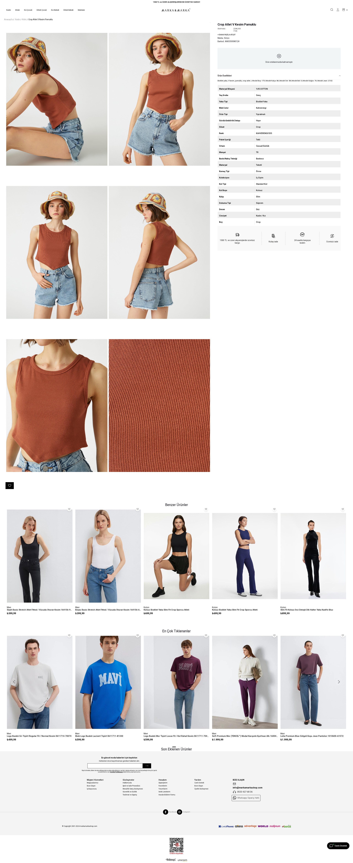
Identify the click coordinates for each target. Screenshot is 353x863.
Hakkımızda (127, 783)
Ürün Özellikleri (225, 76)
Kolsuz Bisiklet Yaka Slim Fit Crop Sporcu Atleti (166, 610)
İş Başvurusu (92, 789)
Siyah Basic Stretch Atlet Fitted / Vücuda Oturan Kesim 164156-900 (40, 610)
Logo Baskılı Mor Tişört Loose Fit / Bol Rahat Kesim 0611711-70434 (176, 736)
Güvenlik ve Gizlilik (130, 792)
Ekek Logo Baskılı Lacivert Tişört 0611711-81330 (99, 736)
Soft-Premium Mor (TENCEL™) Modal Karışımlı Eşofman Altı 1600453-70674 (245, 736)
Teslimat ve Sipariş (130, 795)
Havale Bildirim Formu (167, 795)
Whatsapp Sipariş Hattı (248, 798)
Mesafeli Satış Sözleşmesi (133, 789)
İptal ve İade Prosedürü (131, 786)
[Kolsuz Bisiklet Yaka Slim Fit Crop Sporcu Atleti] (176, 556)
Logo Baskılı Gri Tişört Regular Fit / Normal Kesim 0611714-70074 (39, 736)
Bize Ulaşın (91, 786)
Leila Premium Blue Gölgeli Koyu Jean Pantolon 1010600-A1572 (311, 736)
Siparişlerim (163, 783)
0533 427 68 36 (244, 791)
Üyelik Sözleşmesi (201, 789)
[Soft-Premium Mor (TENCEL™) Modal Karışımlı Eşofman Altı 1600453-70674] (245, 682)
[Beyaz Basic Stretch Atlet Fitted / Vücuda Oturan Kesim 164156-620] (108, 556)
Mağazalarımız (92, 783)
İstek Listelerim (164, 792)
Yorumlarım (163, 789)
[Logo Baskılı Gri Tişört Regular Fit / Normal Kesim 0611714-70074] (40, 682)
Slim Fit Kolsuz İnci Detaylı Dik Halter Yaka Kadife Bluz (306, 610)
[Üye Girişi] (337, 10)
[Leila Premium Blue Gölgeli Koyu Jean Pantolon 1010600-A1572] (313, 682)
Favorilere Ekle (69, 509)
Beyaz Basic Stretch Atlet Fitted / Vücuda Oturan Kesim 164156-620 (108, 610)
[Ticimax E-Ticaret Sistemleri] (176, 860)
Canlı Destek (199, 783)
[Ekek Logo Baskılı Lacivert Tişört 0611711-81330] (108, 682)
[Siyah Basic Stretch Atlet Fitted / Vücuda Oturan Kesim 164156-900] (40, 556)
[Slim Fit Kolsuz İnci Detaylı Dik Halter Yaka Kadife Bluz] (313, 556)
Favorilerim (163, 786)
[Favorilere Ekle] (10, 485)
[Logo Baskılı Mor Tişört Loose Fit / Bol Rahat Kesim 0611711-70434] (176, 682)
